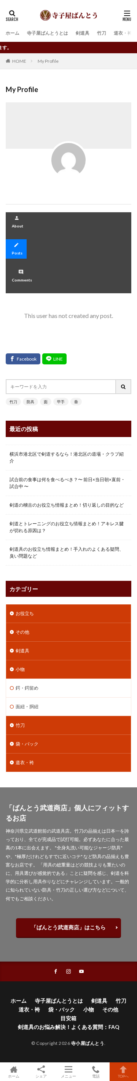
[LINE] (54, 358)
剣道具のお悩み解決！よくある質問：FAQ (68, 1027)
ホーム (12, 33)
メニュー (68, 1076)
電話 (96, 1076)
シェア (41, 1076)
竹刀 (101, 33)
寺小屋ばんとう (88, 1043)
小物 (20, 669)
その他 (22, 632)
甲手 (61, 401)
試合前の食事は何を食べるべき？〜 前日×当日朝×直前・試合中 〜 (67, 483)
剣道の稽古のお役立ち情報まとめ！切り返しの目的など (67, 505)
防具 (30, 401)
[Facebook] (23, 358)
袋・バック (27, 744)
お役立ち (25, 613)
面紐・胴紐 (27, 706)
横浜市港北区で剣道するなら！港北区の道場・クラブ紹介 (67, 457)
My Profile (48, 61)
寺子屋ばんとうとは (47, 33)
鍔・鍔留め (27, 688)
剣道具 (82, 33)
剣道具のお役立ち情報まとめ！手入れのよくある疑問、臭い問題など (67, 552)
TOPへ (123, 1076)
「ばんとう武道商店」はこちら (68, 927)
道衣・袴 (123, 33)
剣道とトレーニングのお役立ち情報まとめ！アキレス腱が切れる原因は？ (67, 527)
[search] (123, 386)
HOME (19, 61)
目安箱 (68, 1018)
